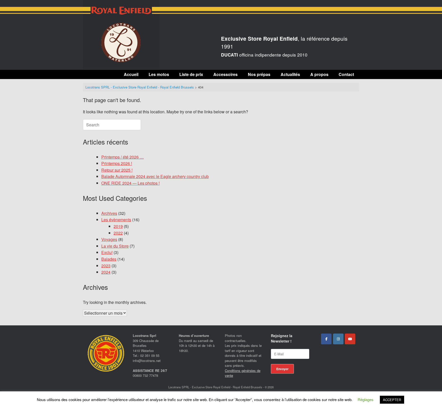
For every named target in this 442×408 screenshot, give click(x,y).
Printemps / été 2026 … (122, 157)
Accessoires (225, 74)
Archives (109, 213)
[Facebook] (326, 339)
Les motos (159, 74)
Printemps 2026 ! (116, 163)
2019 (118, 226)
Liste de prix (191, 74)
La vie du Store (115, 246)
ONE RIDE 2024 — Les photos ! (130, 183)
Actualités (290, 74)
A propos (319, 74)
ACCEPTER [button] (392, 399)
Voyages (109, 239)
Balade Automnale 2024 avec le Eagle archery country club (155, 176)
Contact (346, 74)
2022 (118, 233)
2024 (105, 272)
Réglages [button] (365, 399)
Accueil (131, 74)
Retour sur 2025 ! (116, 170)
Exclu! (107, 252)
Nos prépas (259, 74)
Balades (108, 259)
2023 (105, 266)
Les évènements (116, 220)
